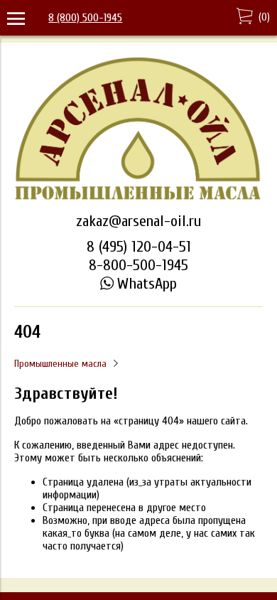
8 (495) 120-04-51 (139, 246)
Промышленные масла (60, 364)
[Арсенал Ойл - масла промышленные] (138, 198)
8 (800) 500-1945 (85, 17)
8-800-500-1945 (138, 265)
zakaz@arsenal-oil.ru (138, 221)
